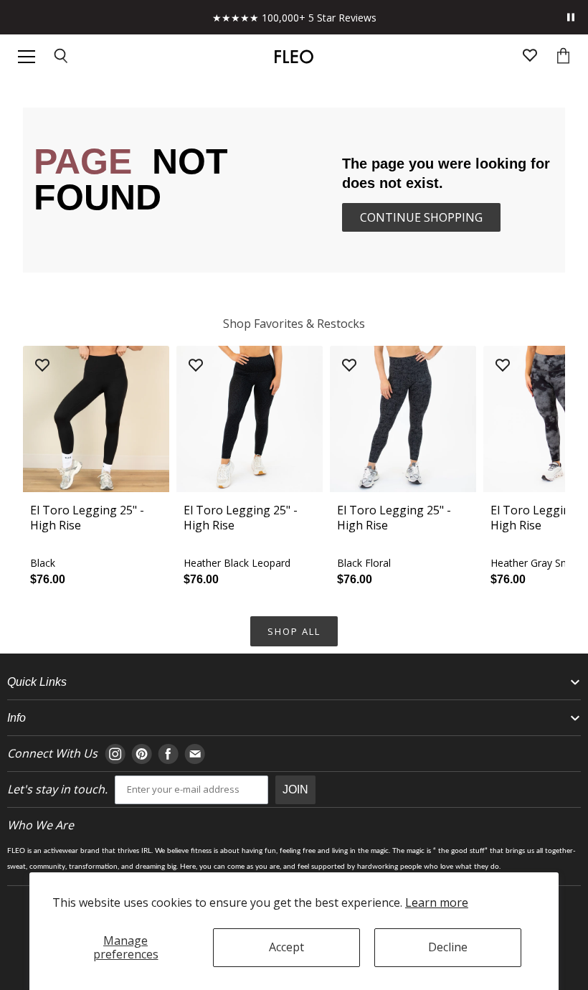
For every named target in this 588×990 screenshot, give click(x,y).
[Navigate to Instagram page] (115, 754)
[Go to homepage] (293, 56)
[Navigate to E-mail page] (194, 754)
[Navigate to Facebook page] (168, 754)
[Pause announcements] (571, 17)
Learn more (436, 902)
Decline (448, 947)
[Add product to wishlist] (42, 366)
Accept (286, 947)
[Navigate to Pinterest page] (141, 754)
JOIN (295, 789)
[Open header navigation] (26, 56)
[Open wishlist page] (530, 57)
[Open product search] (61, 57)
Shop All (294, 631)
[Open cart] (563, 57)
